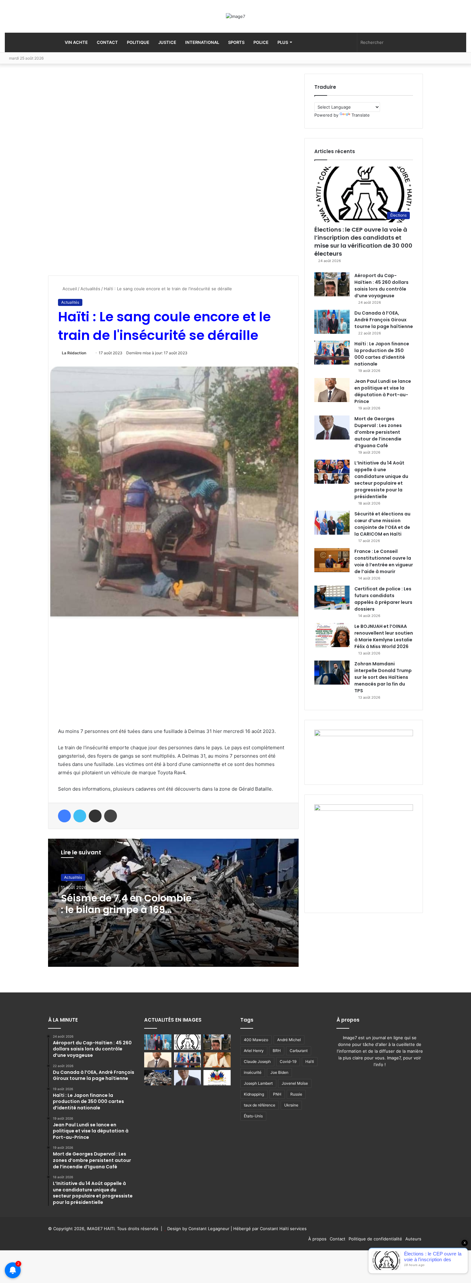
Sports (236, 42)
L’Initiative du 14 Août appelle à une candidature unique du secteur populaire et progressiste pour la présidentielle (381, 480)
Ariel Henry (254, 1050)
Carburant (299, 1050)
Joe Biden (279, 1072)
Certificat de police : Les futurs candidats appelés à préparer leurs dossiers (383, 599)
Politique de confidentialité (375, 1238)
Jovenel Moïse (295, 1083)
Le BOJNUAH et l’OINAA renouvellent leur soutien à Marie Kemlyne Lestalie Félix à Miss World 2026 (383, 636)
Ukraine (291, 1105)
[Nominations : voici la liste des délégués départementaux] (217, 1077)
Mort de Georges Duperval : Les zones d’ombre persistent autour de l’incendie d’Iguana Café (378, 432)
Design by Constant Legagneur (198, 1228)
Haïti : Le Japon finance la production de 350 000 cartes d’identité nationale (381, 354)
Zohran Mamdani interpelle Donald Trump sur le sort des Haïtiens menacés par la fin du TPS (383, 677)
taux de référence (259, 1105)
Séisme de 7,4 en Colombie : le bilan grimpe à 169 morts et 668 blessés (126, 909)
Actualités (90, 288)
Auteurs (413, 1238)
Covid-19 (288, 1061)
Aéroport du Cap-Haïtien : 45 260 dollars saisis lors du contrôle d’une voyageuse (381, 285)
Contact (107, 42)
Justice (167, 42)
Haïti (309, 1061)
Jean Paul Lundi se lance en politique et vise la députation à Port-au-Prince (382, 391)
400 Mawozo (256, 1039)
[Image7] (235, 16)
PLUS (282, 42)
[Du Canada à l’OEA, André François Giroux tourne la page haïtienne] (332, 322)
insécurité (252, 1072)
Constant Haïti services (283, 1228)
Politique (138, 42)
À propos (317, 1238)
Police (261, 42)
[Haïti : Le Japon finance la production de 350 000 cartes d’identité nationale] (332, 353)
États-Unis (253, 1116)
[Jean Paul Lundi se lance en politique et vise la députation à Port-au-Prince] (332, 390)
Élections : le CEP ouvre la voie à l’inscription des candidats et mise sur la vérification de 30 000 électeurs (363, 242)
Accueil (69, 288)
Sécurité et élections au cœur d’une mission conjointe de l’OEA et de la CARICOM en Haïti (382, 524)
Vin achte (76, 42)
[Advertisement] (96, 170)
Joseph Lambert (258, 1083)
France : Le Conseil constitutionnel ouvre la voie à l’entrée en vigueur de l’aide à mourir (383, 561)
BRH (277, 1050)
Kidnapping (254, 1094)
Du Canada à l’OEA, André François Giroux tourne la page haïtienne (383, 320)
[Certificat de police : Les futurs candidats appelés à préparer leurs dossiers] (332, 598)
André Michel (289, 1039)
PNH (277, 1094)
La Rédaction (74, 352)
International (202, 42)
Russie (296, 1094)
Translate (360, 115)
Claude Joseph (257, 1061)
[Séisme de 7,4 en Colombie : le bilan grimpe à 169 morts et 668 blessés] (157, 1077)
